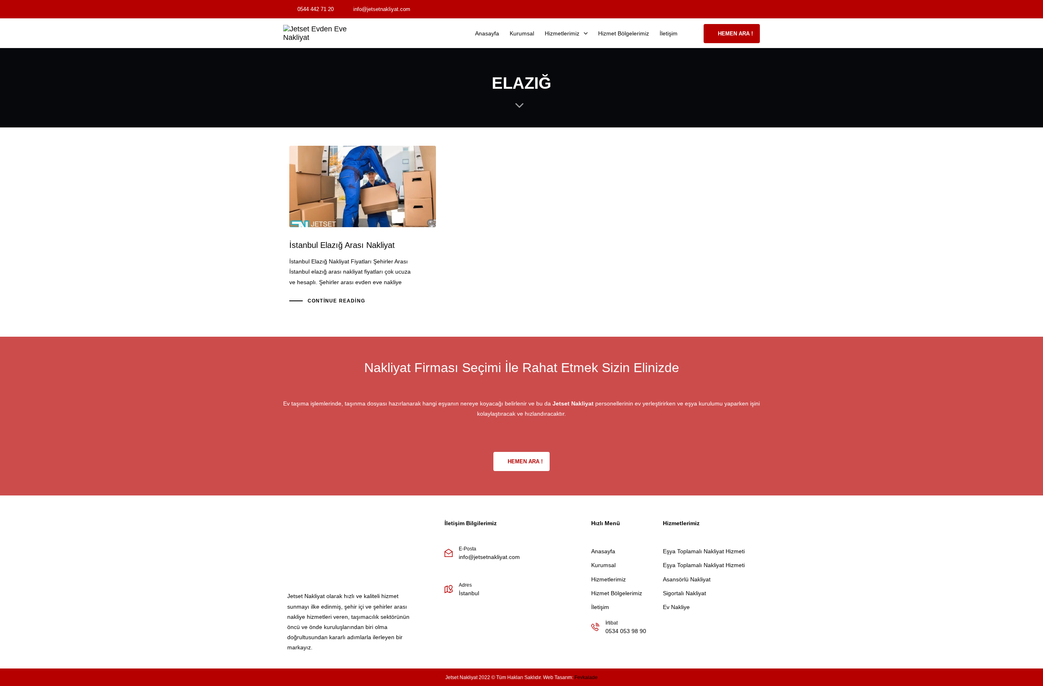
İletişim (669, 33)
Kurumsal (522, 33)
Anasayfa (487, 33)
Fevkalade (586, 677)
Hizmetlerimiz (562, 33)
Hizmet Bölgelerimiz (623, 33)
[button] (693, 33)
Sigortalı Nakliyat (684, 593)
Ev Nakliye (676, 607)
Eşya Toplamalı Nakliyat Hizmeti (704, 551)
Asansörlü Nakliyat (687, 579)
